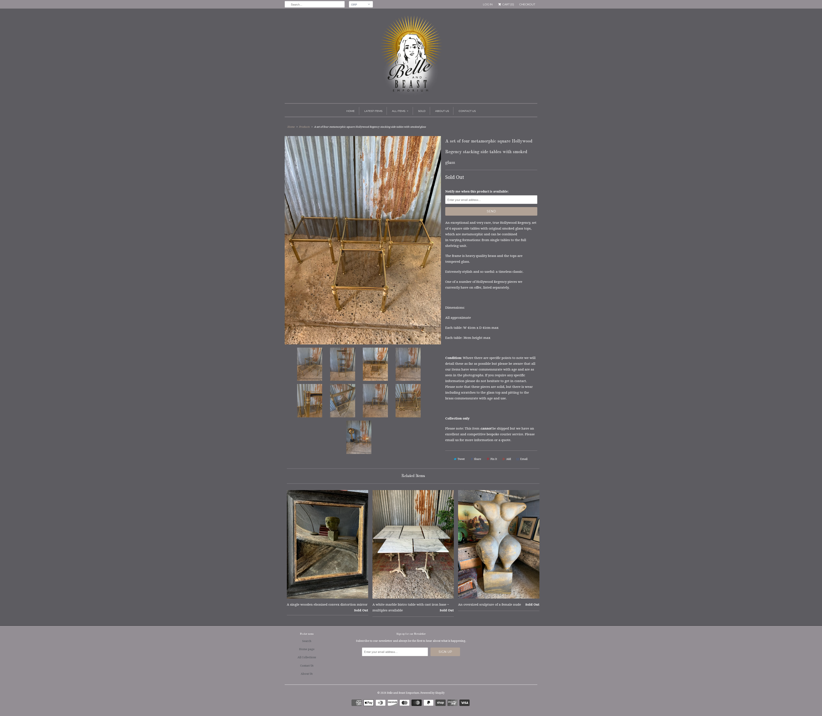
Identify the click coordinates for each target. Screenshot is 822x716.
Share (477, 459)
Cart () (508, 4)
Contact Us (467, 111)
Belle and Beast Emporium (403, 692)
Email (523, 459)
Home (350, 111)
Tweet (461, 459)
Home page (306, 649)
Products (304, 126)
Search (306, 641)
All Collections (307, 657)
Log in (488, 4)
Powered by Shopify (432, 692)
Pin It (493, 459)
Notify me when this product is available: (477, 191)
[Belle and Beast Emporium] (411, 57)
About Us (442, 111)
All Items (398, 111)
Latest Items (373, 111)
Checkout (527, 4)
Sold (422, 111)
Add (508, 459)
